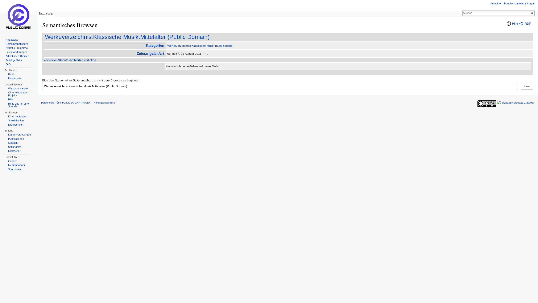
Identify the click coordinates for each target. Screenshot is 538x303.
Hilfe (515, 23)
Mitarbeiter (14, 151)
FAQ (8, 64)
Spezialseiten (16, 120)
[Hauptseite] (18, 17)
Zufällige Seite (14, 60)
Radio (11, 74)
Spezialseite (45, 13)
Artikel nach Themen (17, 56)
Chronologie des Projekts (17, 94)
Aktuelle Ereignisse (17, 48)
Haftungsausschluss (104, 102)
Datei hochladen (17, 116)
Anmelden (496, 3)
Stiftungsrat (14, 147)
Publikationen (16, 138)
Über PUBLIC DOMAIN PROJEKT (74, 102)
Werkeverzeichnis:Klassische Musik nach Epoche (200, 45)
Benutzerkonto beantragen (519, 3)
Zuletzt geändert (150, 54)
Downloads (14, 78)
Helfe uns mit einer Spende (19, 105)
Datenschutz (47, 102)
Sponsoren (14, 169)
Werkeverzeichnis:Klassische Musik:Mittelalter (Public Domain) (127, 37)
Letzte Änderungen (17, 52)
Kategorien (155, 46)
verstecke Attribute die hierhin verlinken (70, 60)
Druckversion (15, 124)
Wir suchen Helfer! (18, 88)
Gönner (12, 161)
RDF (528, 23)
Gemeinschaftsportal (17, 44)
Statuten (13, 142)
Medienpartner (16, 165)
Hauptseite (12, 39)
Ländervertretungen (19, 134)
